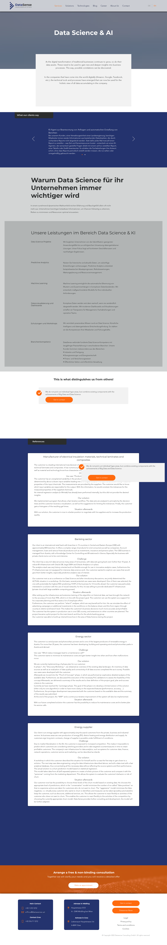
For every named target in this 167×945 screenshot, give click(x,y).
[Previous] (33, 139)
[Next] (133, 139)
